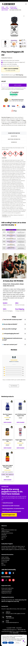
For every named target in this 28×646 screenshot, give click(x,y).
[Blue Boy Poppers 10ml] (7, 406)
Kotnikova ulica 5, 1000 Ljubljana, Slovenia (15, 613)
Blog (2, 563)
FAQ (2, 539)
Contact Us (4, 536)
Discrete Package (5, 558)
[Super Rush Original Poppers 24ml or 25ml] (7, 457)
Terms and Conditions (6, 589)
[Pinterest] (13, 580)
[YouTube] (10, 580)
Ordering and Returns (6, 591)
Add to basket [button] (7, 422)
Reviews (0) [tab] (14, 142)
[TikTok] (6, 580)
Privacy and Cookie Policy (7, 588)
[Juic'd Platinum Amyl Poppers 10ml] (20, 406)
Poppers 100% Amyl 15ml (20, 440)
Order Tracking (4, 557)
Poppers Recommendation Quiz (9, 530)
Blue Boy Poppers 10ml (7, 415)
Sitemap (3, 565)
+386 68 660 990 (10, 618)
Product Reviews (5, 560)
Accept (11, 642)
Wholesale (3, 534)
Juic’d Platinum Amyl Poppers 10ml (20, 415)
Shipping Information (6, 593)
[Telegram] (2, 573)
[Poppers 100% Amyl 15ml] (20, 431)
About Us (3, 538)
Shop (2, 528)
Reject (5, 642)
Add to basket (17, 85)
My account (4, 562)
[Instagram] (2, 580)
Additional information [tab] (14, 139)
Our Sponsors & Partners (7, 533)
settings (19, 640)
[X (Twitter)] (13, 573)
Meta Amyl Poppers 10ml (8, 440)
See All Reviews (14, 385)
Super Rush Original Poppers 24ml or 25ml (7, 467)
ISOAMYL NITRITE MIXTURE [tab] (14, 133)
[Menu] (26, 4)
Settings (17, 642)
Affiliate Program (5, 531)
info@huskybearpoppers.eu (12, 622)
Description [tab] (14, 136)
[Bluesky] (10, 573)
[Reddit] (6, 573)
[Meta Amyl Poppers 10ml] (7, 431)
